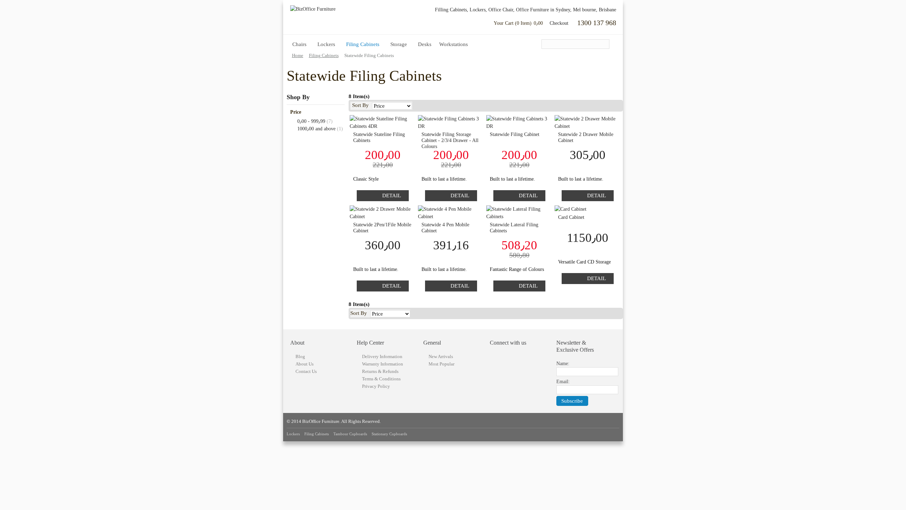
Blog (300, 356)
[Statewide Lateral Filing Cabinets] (519, 212)
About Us (305, 364)
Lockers (293, 434)
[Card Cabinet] (588, 209)
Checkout (559, 23)
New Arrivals (441, 356)
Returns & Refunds (380, 371)
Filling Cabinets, (451, 9)
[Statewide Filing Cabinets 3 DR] (451, 122)
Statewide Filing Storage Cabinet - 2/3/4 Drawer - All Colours (450, 140)
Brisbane (607, 9)
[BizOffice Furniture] (329, 9)
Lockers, (478, 9)
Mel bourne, (585, 9)
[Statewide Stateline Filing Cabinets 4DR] (383, 122)
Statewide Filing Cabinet (514, 134)
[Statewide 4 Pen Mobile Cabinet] (451, 212)
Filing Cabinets (316, 434)
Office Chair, (501, 9)
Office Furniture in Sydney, (544, 9)
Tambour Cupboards (350, 434)
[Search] (605, 44)
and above (316, 128)
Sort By (360, 105)
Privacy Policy (376, 386)
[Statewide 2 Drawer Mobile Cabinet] (588, 122)
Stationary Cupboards (389, 434)
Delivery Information (382, 356)
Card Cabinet (571, 217)
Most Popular (441, 364)
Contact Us (306, 371)
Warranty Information (382, 364)
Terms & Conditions (381, 378)
